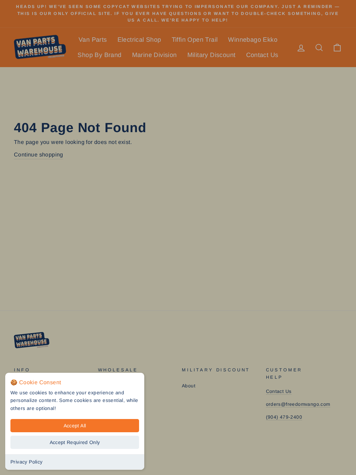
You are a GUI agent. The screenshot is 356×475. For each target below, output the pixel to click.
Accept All (75, 425)
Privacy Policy (26, 462)
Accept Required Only (75, 442)
